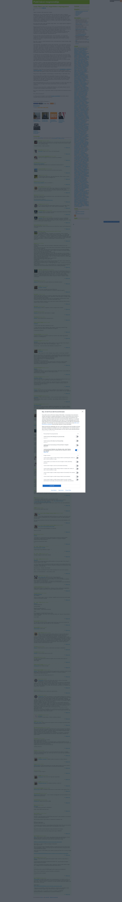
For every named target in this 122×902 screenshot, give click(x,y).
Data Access (61, 490)
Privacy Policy (68, 490)
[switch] (76, 436)
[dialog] (61, 451)
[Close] (83, 412)
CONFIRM (51, 485)
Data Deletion (54, 490)
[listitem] (61, 433)
